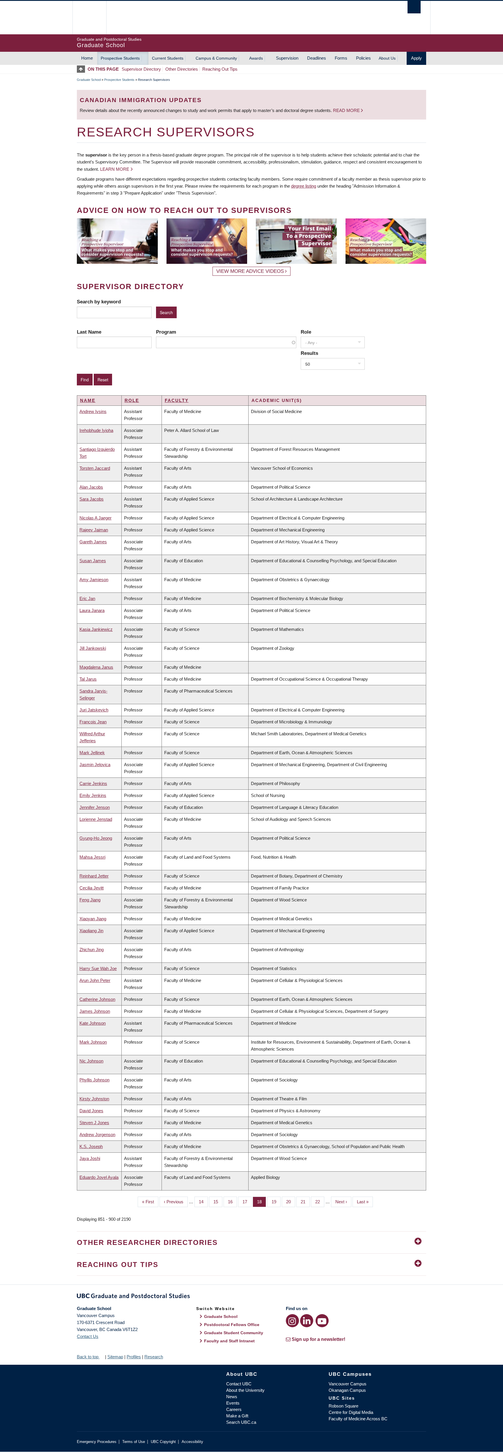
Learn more (114, 169)
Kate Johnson (92, 1023)
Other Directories (181, 69)
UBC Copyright (163, 1441)
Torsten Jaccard (94, 468)
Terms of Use (133, 1441)
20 (290, 1201)
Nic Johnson (91, 1060)
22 (319, 1201)
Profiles (134, 1356)
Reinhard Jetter (94, 875)
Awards (256, 58)
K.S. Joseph (91, 1146)
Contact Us (87, 1336)
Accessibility (192, 1441)
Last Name (89, 331)
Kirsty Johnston (94, 1098)
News (231, 1396)
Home (87, 58)
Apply (416, 58)
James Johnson (94, 1011)
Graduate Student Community (233, 1332)
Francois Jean (93, 721)
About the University (245, 1390)
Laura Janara (92, 610)
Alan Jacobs (91, 487)
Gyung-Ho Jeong (95, 838)
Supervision (287, 58)
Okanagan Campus (347, 1390)
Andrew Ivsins (93, 411)
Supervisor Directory (141, 69)
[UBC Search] (414, 7)
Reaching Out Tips (220, 69)
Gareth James (93, 541)
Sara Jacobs (91, 499)
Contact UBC (239, 1383)
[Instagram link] (292, 1320)
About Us (387, 58)
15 (217, 1201)
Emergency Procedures (96, 1441)
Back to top (88, 1356)
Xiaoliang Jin (91, 930)
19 (276, 1201)
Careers (234, 1409)
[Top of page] (82, 69)
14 (203, 1201)
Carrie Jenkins (93, 783)
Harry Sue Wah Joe (98, 968)
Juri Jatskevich (93, 709)
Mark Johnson (93, 1042)
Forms (341, 58)
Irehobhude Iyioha (96, 430)
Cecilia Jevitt (91, 887)
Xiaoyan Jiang (92, 918)
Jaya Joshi (89, 1158)
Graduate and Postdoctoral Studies (251, 1296)
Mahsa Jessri (92, 857)
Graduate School (89, 79)
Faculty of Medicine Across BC (358, 1418)
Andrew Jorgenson (97, 1134)
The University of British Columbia (89, 17)
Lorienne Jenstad (95, 819)
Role (306, 331)
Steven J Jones (94, 1122)
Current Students (167, 58)
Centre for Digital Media (351, 1412)
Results (309, 353)
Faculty (177, 400)
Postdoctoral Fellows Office (231, 1324)
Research (153, 1356)
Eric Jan (87, 598)
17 (247, 1201)
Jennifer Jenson (94, 807)
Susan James (92, 560)
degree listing (303, 186)
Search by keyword (99, 301)
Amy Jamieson (93, 579)
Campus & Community (216, 58)
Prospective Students (120, 58)
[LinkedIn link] (306, 1320)
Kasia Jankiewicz (96, 629)
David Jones (91, 1110)
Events (233, 1403)
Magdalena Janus (96, 667)
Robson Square (343, 1405)
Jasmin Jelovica (94, 764)
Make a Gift (237, 1415)
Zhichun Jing (91, 949)
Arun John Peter (94, 980)
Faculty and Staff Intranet (229, 1341)
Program (166, 331)
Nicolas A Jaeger (95, 517)
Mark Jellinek (92, 752)
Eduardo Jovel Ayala (98, 1177)
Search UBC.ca (241, 1422)
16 (232, 1201)
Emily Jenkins (92, 795)
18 (261, 1201)
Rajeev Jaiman (93, 529)
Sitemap (115, 1356)
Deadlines (316, 58)
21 (305, 1201)
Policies (363, 58)
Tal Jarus (88, 679)
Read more (347, 110)
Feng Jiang (89, 899)
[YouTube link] (322, 1320)
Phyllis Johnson (94, 1079)
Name (87, 400)
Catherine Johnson (97, 999)
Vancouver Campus (347, 1383)
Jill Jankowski (92, 648)
